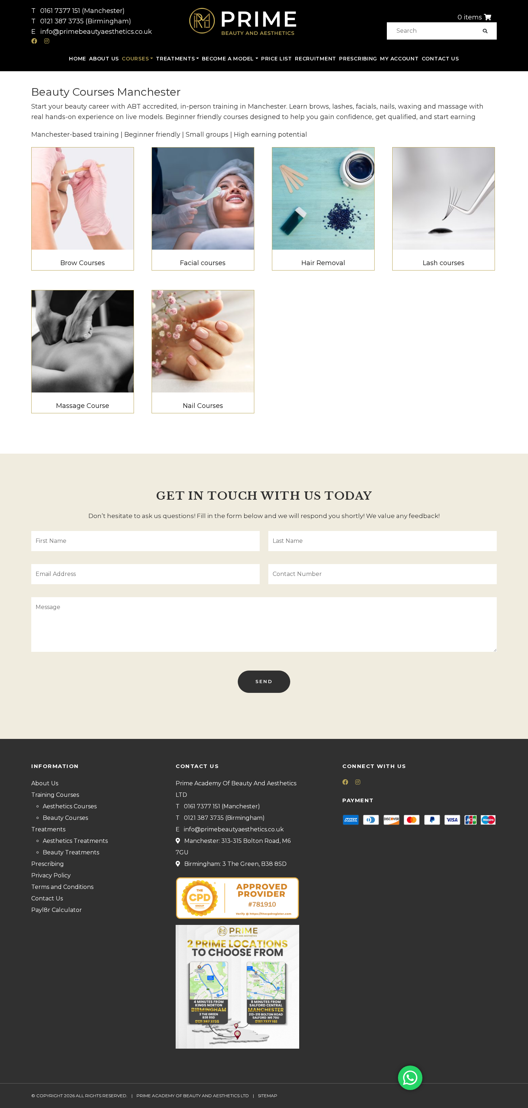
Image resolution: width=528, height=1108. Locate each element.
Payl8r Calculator (56, 910)
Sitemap (267, 1095)
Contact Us (440, 58)
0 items (470, 17)
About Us (104, 58)
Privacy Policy (51, 875)
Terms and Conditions (62, 887)
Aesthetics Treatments (75, 840)
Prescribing (358, 58)
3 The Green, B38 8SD (254, 863)
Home (77, 58)
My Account (399, 58)
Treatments (175, 58)
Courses (135, 58)
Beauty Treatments (71, 852)
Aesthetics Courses (70, 806)
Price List (276, 58)
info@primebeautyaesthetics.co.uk (96, 32)
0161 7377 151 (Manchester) (82, 11)
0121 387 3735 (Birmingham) (85, 21)
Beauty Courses (65, 817)
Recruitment (315, 58)
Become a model (228, 58)
